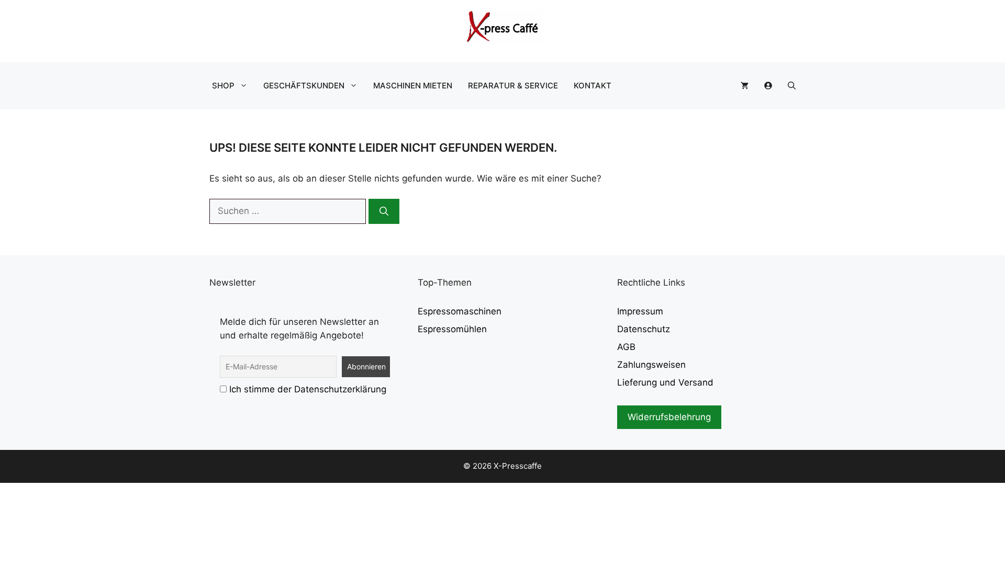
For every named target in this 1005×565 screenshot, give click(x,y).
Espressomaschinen (459, 311)
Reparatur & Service (513, 86)
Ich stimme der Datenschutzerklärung (307, 389)
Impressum (640, 311)
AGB (626, 347)
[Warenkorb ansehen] (744, 85)
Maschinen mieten (412, 86)
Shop (223, 86)
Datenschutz (643, 329)
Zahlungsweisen (651, 364)
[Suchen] (383, 211)
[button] (792, 85)
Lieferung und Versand (665, 382)
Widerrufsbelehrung (669, 417)
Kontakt (592, 86)
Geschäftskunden (303, 86)
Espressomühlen (452, 329)
